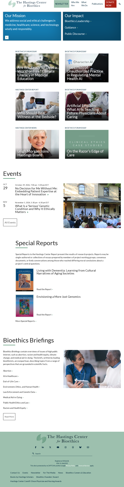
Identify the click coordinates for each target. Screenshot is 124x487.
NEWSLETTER (61, 4)
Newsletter (35, 472)
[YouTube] (58, 447)
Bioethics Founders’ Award (47, 477)
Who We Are (75, 4)
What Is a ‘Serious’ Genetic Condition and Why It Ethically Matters (35, 209)
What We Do (84, 4)
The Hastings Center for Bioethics (27, 3)
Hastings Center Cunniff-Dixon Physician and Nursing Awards (36, 481)
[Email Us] (88, 447)
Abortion (7, 370)
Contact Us (15, 472)
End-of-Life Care (10, 381)
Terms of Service (84, 466)
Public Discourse (75, 33)
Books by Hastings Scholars (22, 477)
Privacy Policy (70, 466)
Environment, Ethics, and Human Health (21, 387)
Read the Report (44, 289)
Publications (97, 4)
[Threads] (72, 447)
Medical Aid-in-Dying (12, 397)
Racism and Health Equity (14, 408)
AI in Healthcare (10, 376)
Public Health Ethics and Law (16, 402)
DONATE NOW (110, 4)
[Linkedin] (42, 447)
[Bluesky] (80, 447)
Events (25, 472)
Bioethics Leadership (77, 21)
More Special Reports (25, 321)
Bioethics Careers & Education (78, 472)
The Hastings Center (62, 438)
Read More (9, 416)
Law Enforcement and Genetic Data (19, 392)
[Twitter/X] (50, 447)
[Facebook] (35, 447)
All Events (10, 222)
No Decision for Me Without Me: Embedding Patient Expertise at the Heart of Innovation (36, 191)
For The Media (49, 472)
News (60, 472)
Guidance (70, 27)
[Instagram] (65, 447)
